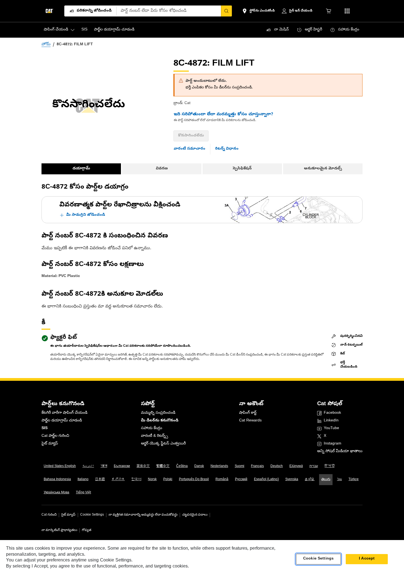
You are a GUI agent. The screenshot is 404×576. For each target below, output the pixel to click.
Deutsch (276, 466)
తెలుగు (325, 479)
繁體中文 (163, 466)
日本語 (100, 479)
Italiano (83, 479)
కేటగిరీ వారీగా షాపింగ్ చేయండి (64, 413)
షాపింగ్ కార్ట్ (247, 413)
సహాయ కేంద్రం (151, 428)
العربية (88, 466)
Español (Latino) (266, 479)
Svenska (291, 479)
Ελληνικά (296, 466)
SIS (44, 428)
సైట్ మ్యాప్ (49, 443)
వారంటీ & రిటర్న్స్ (154, 436)
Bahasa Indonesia (57, 479)
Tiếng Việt (83, 493)
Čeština (182, 466)
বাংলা (104, 466)
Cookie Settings (92, 515)
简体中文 (143, 466)
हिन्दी (329, 466)
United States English (60, 466)
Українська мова (56, 493)
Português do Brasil (194, 479)
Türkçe (353, 479)
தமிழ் (310, 479)
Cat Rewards (250, 420)
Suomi (239, 466)
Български (122, 466)
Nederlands (219, 466)
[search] (226, 10)
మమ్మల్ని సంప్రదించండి (158, 413)
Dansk (199, 466)
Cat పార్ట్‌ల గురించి (55, 436)
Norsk (152, 479)
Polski (167, 479)
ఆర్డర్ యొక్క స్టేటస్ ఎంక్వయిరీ (163, 443)
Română (221, 479)
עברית (313, 466)
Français (257, 466)
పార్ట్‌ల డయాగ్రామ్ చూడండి (61, 420)
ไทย (339, 479)
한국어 (136, 479)
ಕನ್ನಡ (118, 479)
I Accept (367, 559)
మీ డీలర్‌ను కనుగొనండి (159, 420)
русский (241, 479)
